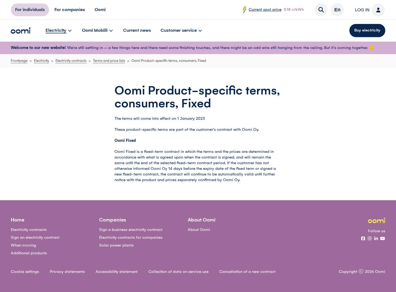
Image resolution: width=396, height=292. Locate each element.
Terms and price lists (109, 61)
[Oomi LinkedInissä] (376, 239)
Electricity (56, 30)
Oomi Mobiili (94, 30)
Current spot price (265, 10)
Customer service (179, 30)
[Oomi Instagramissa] (369, 239)
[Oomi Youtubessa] (382, 239)
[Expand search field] (321, 9)
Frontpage (19, 61)
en (337, 9)
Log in (362, 10)
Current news (137, 30)
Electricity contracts (70, 61)
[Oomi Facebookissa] (363, 239)
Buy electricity (367, 30)
